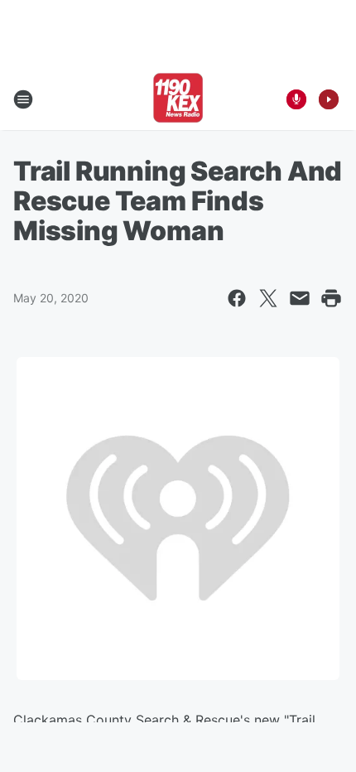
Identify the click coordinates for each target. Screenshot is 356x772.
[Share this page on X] (268, 298)
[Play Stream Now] (329, 99)
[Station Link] (178, 99)
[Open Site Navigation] (23, 99)
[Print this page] (331, 298)
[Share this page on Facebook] (236, 298)
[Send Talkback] (296, 99)
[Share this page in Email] (299, 298)
